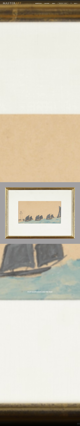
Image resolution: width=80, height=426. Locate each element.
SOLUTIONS (46, 3)
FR (76, 3)
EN (75, 3)
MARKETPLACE (38, 3)
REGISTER (61, 3)
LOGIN (65, 3)
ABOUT (53, 3)
